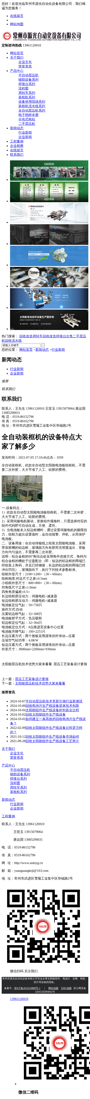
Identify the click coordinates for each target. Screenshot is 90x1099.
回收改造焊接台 (54, 336)
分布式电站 (26, 119)
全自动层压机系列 (31, 110)
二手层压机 (26, 123)
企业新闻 (25, 137)
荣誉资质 (25, 66)
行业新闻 (25, 132)
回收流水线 (13, 340)
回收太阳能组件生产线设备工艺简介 (52, 741)
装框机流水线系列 (31, 106)
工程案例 (16, 141)
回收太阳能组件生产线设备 (46, 714)
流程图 (23, 88)
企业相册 (16, 146)
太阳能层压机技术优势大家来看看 (40, 683)
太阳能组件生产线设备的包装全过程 (52, 710)
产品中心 (16, 71)
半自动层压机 (28, 75)
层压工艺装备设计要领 (32, 679)
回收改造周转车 (31, 336)
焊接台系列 (26, 84)
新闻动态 (16, 128)
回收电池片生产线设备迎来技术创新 (52, 705)
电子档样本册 (28, 115)
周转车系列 (26, 93)
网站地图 (16, 24)
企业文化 (25, 62)
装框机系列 (26, 97)
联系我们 (16, 154)
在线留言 (16, 16)
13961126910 (19, 999)
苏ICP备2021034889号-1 (27, 988)
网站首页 (16, 53)
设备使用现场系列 (31, 101)
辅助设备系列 (28, 79)
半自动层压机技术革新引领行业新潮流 (54, 701)
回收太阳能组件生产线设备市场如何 (52, 736)
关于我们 (16, 57)
